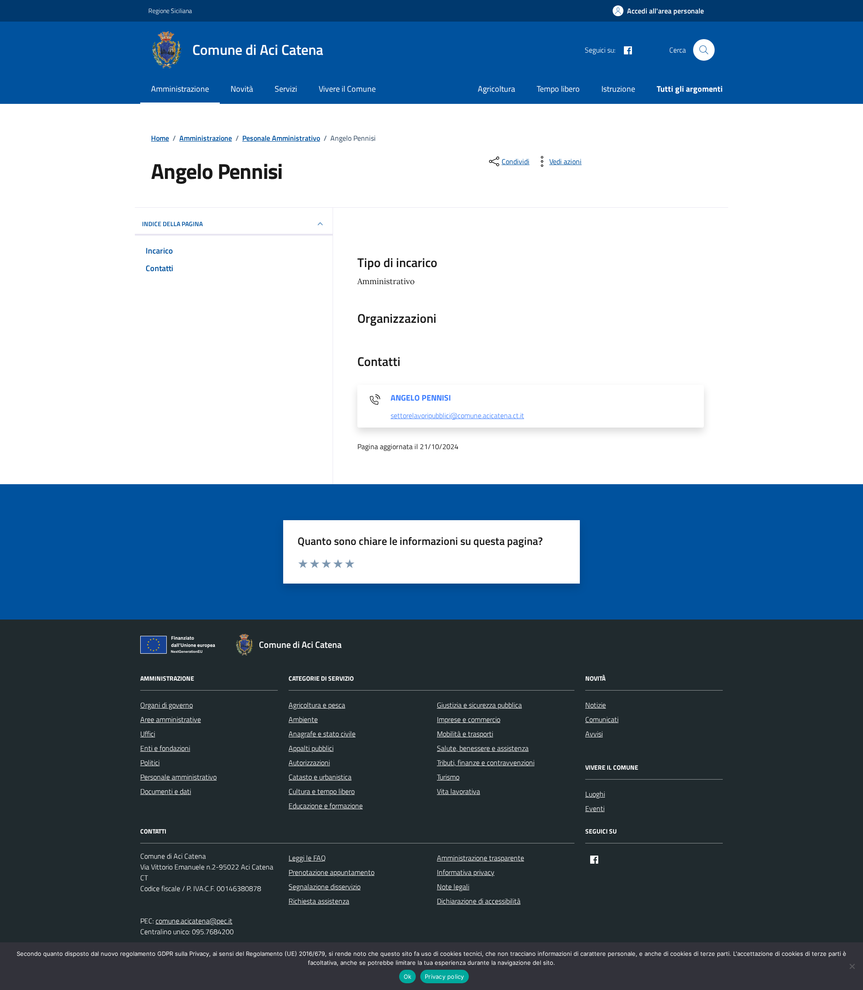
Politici (150, 762)
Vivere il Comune (347, 89)
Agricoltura (496, 89)
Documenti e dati (165, 791)
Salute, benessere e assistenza (483, 748)
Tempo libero (558, 89)
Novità (242, 89)
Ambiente (303, 719)
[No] (851, 966)
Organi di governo (166, 705)
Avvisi (594, 733)
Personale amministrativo (178, 776)
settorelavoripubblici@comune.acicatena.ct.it (457, 416)
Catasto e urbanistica (320, 776)
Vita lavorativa (458, 791)
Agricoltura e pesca (317, 705)
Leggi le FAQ (307, 857)
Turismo (448, 776)
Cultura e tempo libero (322, 791)
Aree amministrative (170, 719)
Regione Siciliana (170, 10)
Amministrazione (180, 89)
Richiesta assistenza (319, 901)
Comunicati (601, 719)
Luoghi (595, 794)
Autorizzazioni (309, 762)
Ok (408, 976)
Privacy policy (444, 976)
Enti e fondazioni (165, 748)
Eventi (595, 808)
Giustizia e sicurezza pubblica (479, 705)
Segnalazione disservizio (324, 886)
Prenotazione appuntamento (331, 872)
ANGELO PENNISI (421, 398)
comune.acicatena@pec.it (194, 920)
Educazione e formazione (326, 805)
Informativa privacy (465, 872)
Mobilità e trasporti (465, 733)
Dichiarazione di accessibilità (478, 901)
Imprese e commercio (468, 719)
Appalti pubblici (311, 748)
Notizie (595, 705)
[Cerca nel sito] (704, 50)
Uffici (147, 733)
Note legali (453, 886)
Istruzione (618, 89)
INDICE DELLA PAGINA (172, 223)
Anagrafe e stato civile (322, 733)
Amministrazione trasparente (480, 857)
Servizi (286, 89)
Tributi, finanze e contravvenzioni (485, 762)
